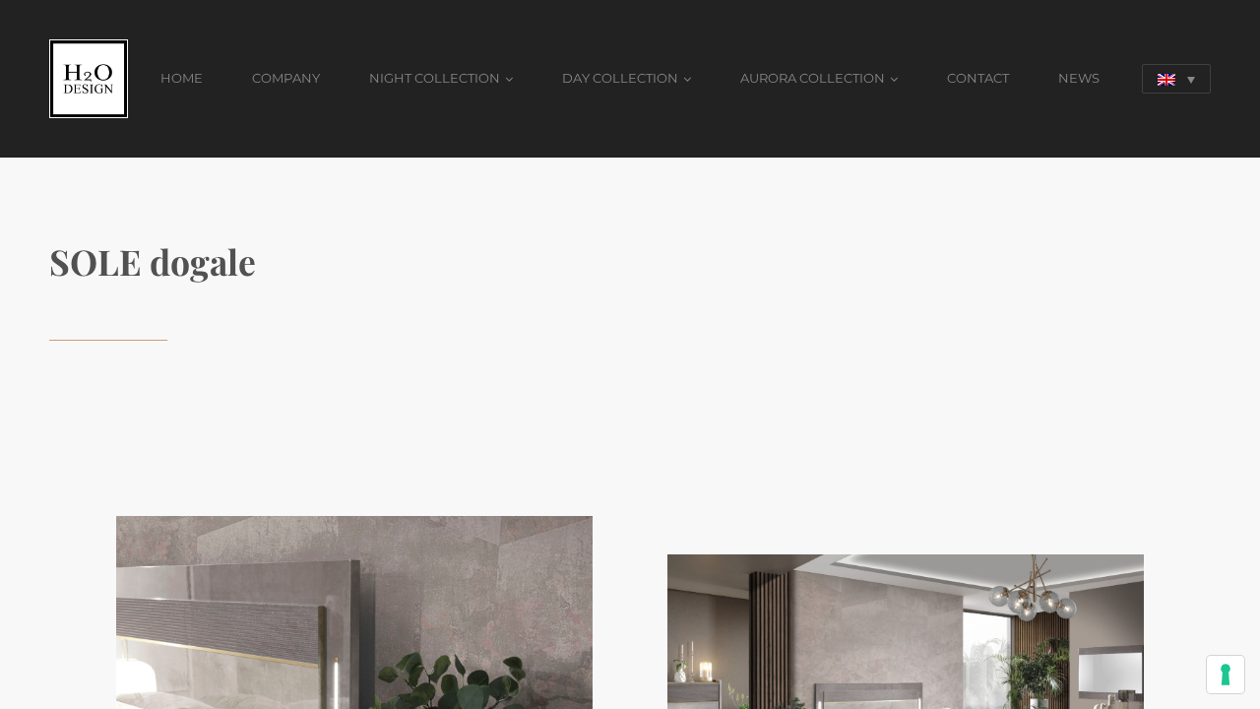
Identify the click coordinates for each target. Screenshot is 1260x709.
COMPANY (286, 78)
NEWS (1079, 78)
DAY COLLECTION (620, 78)
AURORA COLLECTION (812, 78)
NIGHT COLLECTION (434, 78)
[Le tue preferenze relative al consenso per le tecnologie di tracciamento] (1225, 674)
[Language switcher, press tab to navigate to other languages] (1176, 79)
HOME (181, 78)
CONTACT (978, 78)
